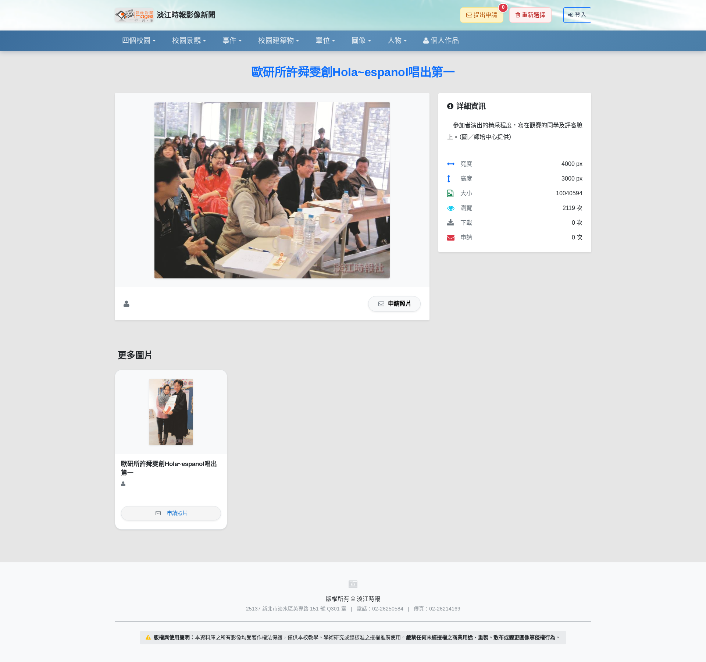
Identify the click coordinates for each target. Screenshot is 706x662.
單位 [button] (322, 41)
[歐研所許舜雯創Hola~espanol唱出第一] (272, 190)
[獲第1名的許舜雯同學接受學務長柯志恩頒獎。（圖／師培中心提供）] (171, 412)
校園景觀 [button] (186, 41)
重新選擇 (533, 15)
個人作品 (445, 41)
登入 (580, 15)
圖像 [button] (359, 41)
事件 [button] (229, 41)
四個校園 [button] (136, 41)
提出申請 (488, 12)
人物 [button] (395, 41)
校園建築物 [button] (276, 41)
